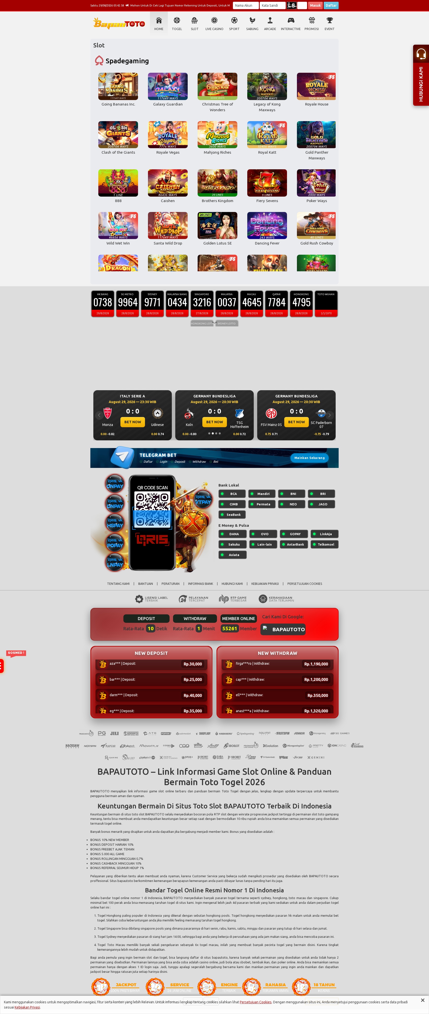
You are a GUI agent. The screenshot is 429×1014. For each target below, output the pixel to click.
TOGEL (177, 29)
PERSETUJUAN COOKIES (304, 583)
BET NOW (132, 422)
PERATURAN (170, 583)
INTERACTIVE (291, 29)
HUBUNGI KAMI (232, 583)
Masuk (315, 5)
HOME (158, 29)
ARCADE (270, 29)
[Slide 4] (220, 433)
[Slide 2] (213, 433)
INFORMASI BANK (200, 583)
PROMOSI (312, 29)
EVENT (330, 29)
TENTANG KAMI (118, 583)
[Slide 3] (216, 433)
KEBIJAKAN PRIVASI (265, 583)
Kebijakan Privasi (27, 1007)
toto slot (138, 814)
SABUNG (252, 29)
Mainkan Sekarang (309, 457)
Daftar (331, 5)
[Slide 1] (209, 433)
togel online (120, 898)
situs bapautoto (216, 957)
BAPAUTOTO (99, 791)
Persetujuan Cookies (256, 1002)
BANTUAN (145, 583)
